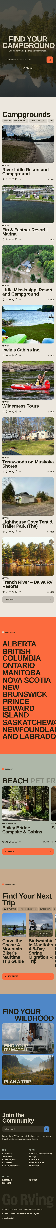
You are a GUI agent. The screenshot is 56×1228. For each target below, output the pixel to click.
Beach (15, 781)
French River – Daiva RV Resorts (27, 584)
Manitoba (21, 672)
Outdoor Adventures (28, 909)
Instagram (7, 1180)
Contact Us (34, 1166)
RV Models (7, 1154)
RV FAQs (32, 1157)
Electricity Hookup (38, 121)
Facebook (6, 1183)
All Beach (9, 852)
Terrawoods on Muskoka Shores (28, 464)
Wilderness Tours (20, 406)
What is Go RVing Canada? (40, 1154)
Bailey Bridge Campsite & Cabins (22, 830)
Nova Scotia (26, 680)
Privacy (5, 1214)
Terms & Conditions (20, 1214)
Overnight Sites (20, 121)
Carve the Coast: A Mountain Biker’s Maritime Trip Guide (13, 951)
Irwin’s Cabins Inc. (21, 350)
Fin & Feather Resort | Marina (25, 232)
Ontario (18, 665)
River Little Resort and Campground (25, 172)
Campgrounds (9, 1160)
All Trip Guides (11, 976)
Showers (7, 121)
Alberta (19, 644)
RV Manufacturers (11, 1166)
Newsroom (34, 1160)
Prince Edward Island (18, 708)
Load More (10, 600)
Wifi (51, 121)
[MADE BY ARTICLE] (8, 1218)
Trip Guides (7, 1157)
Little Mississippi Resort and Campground (27, 292)
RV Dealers (7, 1163)
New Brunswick (24, 691)
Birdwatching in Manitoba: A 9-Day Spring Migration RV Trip (41, 951)
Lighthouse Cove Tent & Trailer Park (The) (27, 524)
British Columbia (21, 654)
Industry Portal (36, 1163)
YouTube (33, 1180)
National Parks (10, 909)
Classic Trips (45, 909)
